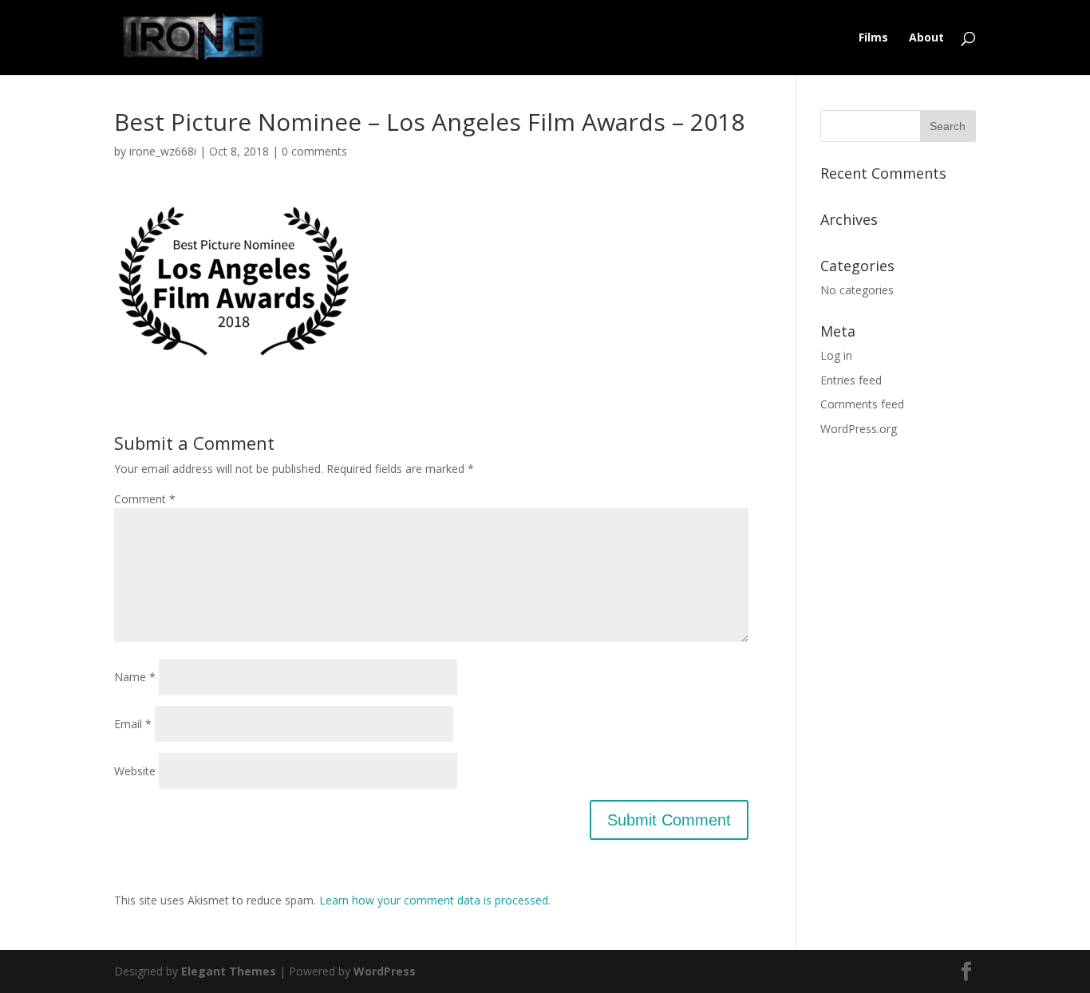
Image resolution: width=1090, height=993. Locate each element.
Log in (836, 355)
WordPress (384, 971)
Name (135, 676)
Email (133, 723)
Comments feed (862, 404)
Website (135, 770)
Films (873, 38)
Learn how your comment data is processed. (435, 900)
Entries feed (851, 380)
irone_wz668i (162, 151)
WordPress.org (858, 428)
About (926, 38)
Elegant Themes (228, 971)
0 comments (314, 151)
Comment (145, 498)
